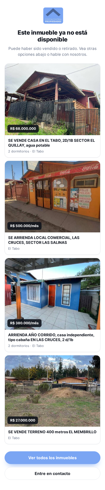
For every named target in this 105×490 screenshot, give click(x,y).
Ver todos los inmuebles (52, 457)
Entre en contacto (52, 473)
